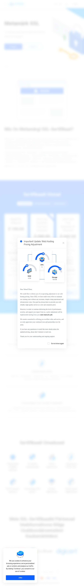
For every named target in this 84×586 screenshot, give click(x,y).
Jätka (20, 578)
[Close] (63, 243)
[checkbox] (48, 343)
